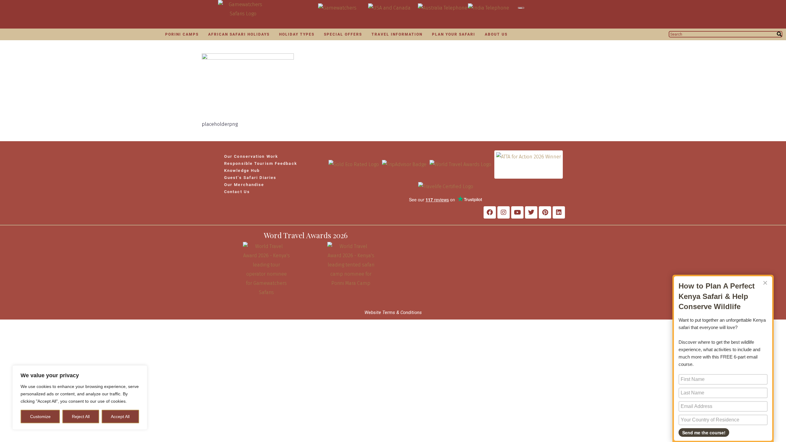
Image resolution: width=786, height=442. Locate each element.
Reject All (81, 416)
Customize (40, 416)
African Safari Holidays (239, 34)
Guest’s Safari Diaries (250, 177)
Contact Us (237, 191)
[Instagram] (503, 212)
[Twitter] (531, 212)
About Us (496, 34)
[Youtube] (517, 212)
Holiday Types (296, 34)
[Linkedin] (559, 212)
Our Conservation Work (251, 156)
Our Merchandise (244, 184)
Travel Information (397, 34)
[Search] (779, 34)
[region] (79, 397)
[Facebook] (490, 212)
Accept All (120, 416)
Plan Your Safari (453, 34)
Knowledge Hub (242, 170)
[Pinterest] (545, 212)
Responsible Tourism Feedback (260, 163)
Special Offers (343, 34)
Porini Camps (182, 34)
